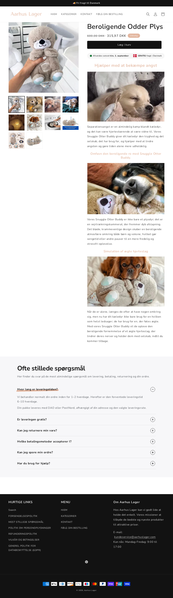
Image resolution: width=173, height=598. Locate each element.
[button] (148, 14)
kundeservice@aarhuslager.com (135, 537)
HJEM (64, 510)
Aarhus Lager (90, 590)
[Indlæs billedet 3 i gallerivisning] (52, 104)
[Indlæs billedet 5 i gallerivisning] (16, 122)
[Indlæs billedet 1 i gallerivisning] (16, 104)
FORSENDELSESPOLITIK (22, 516)
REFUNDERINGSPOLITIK (22, 533)
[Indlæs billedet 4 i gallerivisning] (70, 104)
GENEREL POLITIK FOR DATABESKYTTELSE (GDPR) (24, 548)
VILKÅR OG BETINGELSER (23, 539)
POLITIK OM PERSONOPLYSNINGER (29, 528)
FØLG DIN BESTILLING (74, 528)
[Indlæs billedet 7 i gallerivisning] (52, 122)
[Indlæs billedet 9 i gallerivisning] (16, 140)
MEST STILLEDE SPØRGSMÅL (26, 522)
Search (12, 510)
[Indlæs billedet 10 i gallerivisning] (34, 140)
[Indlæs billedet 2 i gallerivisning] (34, 104)
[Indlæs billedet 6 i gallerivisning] (34, 122)
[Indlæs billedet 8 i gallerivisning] (70, 122)
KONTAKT (66, 522)
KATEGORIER (68, 516)
